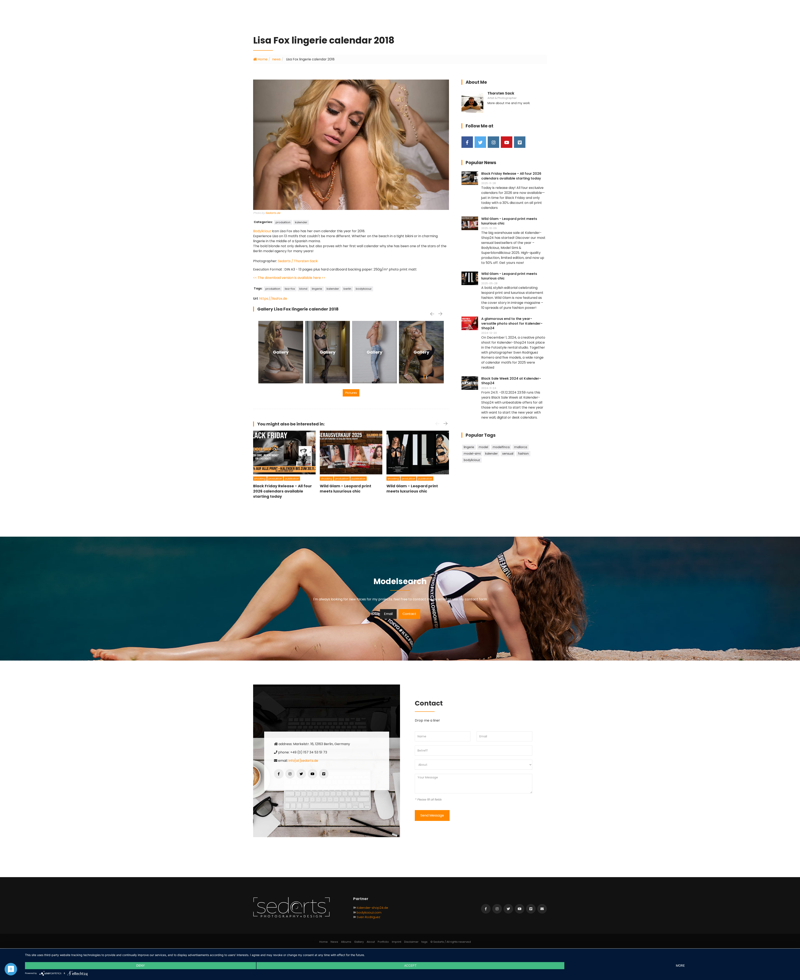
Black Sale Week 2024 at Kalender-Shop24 (511, 380)
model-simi (472, 453)
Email (388, 613)
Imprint (396, 942)
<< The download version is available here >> (289, 277)
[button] (424, 377)
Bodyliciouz (262, 231)
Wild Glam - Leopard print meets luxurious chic (509, 221)
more (680, 966)
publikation (292, 478)
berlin (347, 289)
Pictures (351, 393)
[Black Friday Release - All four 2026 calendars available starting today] (284, 452)
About (371, 942)
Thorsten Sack (501, 93)
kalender (301, 222)
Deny (140, 966)
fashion (523, 453)
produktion (283, 222)
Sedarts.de (272, 213)
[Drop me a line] (542, 909)
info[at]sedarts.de (303, 760)
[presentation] (432, 313)
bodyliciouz (363, 289)
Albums (346, 942)
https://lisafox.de (273, 298)
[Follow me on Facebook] (467, 142)
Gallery (281, 352)
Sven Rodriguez (368, 917)
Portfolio (383, 942)
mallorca (520, 447)
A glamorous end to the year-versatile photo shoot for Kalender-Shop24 (511, 323)
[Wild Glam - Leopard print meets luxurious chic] (351, 452)
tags (424, 942)
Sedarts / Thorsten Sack (298, 261)
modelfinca (501, 447)
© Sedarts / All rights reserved (450, 942)
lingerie (317, 289)
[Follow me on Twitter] (480, 142)
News (334, 942)
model (483, 447)
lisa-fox (290, 289)
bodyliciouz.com (369, 912)
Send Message (432, 815)
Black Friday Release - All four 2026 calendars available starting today (511, 176)
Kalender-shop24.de (372, 907)
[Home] (291, 907)
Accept (410, 966)
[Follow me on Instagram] (493, 142)
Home (262, 59)
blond (303, 289)
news (276, 59)
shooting (260, 478)
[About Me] (472, 102)
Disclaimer (411, 942)
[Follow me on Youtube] (506, 142)
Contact (409, 613)
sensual (507, 453)
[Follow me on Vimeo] (519, 142)
